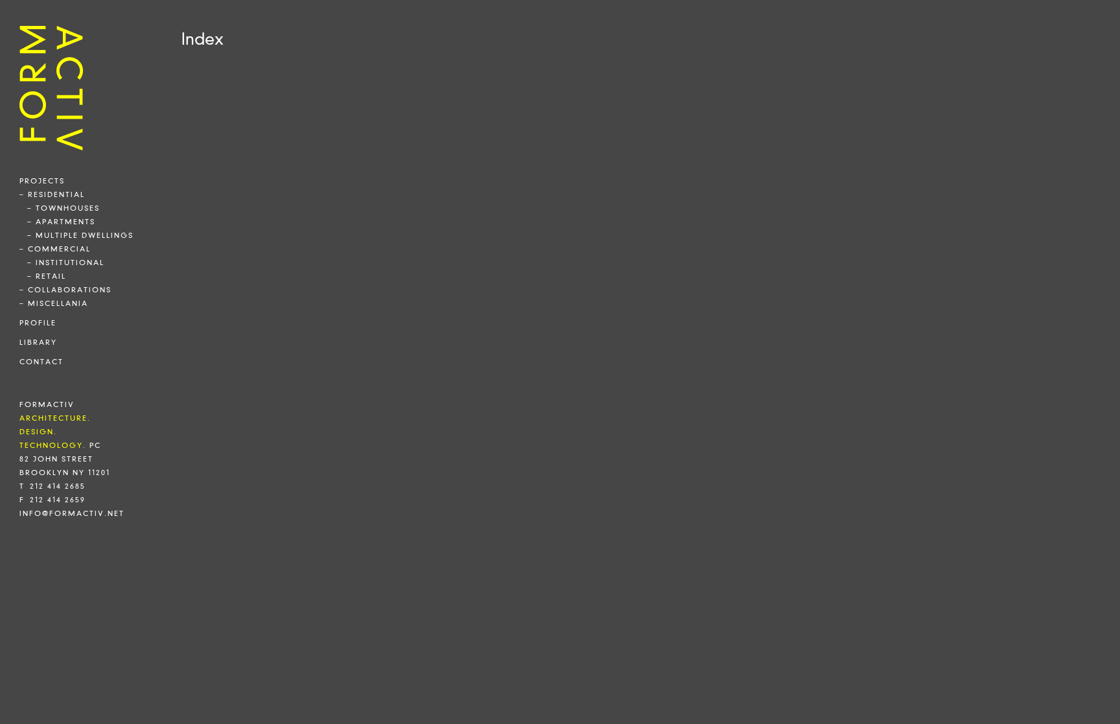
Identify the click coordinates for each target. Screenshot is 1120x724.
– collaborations (65, 289)
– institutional (65, 262)
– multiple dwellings (80, 235)
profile (37, 322)
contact (41, 361)
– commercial (55, 248)
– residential (52, 194)
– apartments (61, 221)
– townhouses (63, 208)
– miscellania (53, 303)
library (38, 342)
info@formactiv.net (71, 513)
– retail (46, 276)
